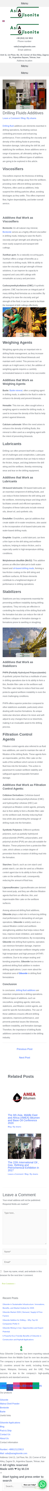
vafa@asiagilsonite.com (24, 46)
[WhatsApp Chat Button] (42, 1484)
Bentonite (7, 232)
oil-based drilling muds (23, 568)
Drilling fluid (8, 126)
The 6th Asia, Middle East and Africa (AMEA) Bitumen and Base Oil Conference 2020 (24, 1119)
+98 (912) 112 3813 (24, 38)
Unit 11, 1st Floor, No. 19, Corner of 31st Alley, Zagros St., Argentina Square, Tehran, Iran (24, 56)
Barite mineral (16, 390)
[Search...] (19, 1486)
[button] (24, 3)
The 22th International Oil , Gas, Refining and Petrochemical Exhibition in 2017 (23, 1166)
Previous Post (24, 1049)
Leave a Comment (11, 118)
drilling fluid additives (26, 990)
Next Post (24, 1057)
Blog (23, 118)
